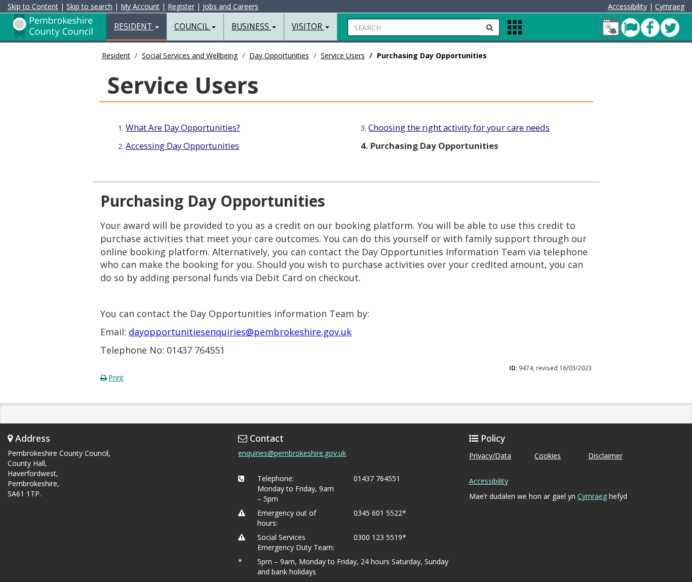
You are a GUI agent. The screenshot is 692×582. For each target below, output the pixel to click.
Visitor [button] (308, 26)
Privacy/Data (490, 455)
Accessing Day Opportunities (182, 145)
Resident (116, 55)
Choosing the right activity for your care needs (459, 127)
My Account (140, 6)
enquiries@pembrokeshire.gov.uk (292, 453)
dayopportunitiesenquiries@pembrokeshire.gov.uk (240, 332)
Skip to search (89, 6)
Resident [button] (134, 26)
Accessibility (627, 6)
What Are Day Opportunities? (183, 127)
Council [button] (192, 26)
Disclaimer (605, 455)
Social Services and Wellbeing (190, 55)
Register (181, 6)
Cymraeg (669, 6)
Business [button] (251, 26)
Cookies (547, 455)
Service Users (343, 55)
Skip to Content (33, 6)
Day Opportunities (279, 55)
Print (116, 377)
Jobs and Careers (230, 6)
